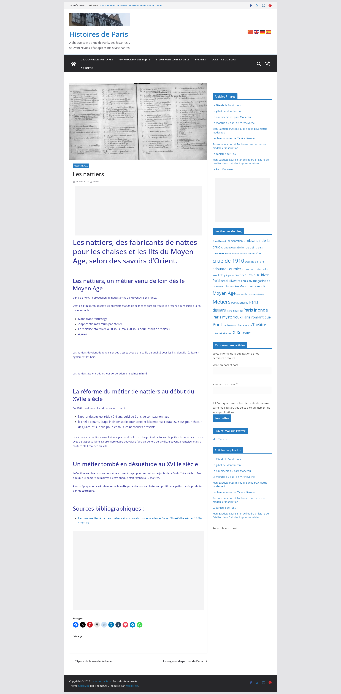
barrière (218, 253)
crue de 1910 (228, 260)
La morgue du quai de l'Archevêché (234, 123)
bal (261, 247)
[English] (257, 32)
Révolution (232, 325)
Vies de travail (81, 166)
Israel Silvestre (230, 281)
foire (215, 275)
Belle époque (231, 253)
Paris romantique (256, 317)
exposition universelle (255, 269)
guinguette (229, 275)
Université (217, 333)
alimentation (235, 241)
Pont (217, 324)
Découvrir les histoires (97, 59)
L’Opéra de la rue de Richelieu (93, 661)
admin (96, 181)
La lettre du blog (224, 59)
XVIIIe (246, 332)
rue (224, 325)
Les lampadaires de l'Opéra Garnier (234, 138)
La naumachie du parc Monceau (232, 117)
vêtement (227, 333)
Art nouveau (228, 247)
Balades (200, 59)
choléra (251, 253)
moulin (262, 286)
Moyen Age (224, 293)
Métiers (222, 301)
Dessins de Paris (254, 261)
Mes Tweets (220, 439)
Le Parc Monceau (223, 169)
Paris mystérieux (227, 317)
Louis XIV (246, 281)
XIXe (237, 332)
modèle (234, 286)
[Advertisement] (138, 210)
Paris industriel (235, 310)
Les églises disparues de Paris (183, 661)
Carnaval (242, 253)
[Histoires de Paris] (73, 64)
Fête (220, 275)
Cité (258, 253)
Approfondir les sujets (134, 59)
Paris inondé (255, 310)
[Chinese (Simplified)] (251, 32)
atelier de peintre (247, 247)
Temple (248, 325)
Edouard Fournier (227, 268)
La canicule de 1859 (224, 154)
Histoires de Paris (98, 34)
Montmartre (247, 286)
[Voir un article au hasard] (267, 64)
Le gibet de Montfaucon (227, 111)
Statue (241, 325)
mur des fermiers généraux (250, 293)
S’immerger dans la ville (172, 59)
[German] (263, 32)
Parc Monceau (239, 302)
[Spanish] (269, 32)
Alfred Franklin (220, 241)
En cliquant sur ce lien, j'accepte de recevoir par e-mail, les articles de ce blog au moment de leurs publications (241, 407)
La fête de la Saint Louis (227, 105)
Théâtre (259, 324)
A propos (87, 68)
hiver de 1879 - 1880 (247, 275)
